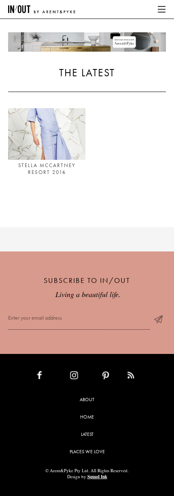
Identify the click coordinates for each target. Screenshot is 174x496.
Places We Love (87, 451)
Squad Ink (97, 476)
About (87, 399)
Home (87, 417)
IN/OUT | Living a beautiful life (41, 9)
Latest (87, 434)
